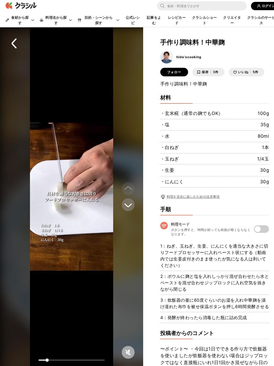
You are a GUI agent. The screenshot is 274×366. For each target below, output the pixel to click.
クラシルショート (204, 20)
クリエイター (232, 20)
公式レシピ (133, 20)
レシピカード (177, 20)
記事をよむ (154, 20)
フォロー (174, 72)
